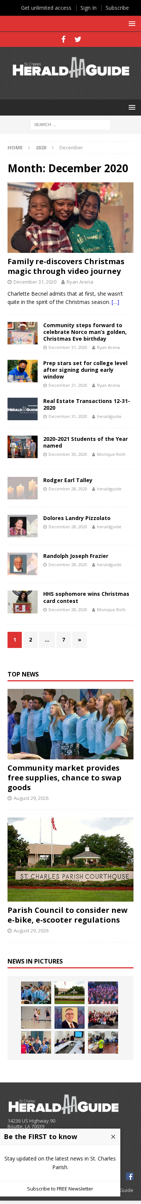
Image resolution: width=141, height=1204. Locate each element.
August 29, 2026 (31, 798)
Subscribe (117, 7)
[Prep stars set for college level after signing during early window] (23, 371)
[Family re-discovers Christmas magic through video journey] (70, 217)
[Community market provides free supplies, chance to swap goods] (70, 724)
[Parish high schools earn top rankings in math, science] (103, 1017)
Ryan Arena (80, 281)
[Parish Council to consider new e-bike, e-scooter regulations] (70, 860)
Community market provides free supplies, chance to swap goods (64, 777)
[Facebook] (63, 39)
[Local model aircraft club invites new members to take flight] (36, 1042)
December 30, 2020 (68, 454)
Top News (23, 674)
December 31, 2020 (35, 281)
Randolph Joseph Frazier (75, 555)
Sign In (88, 7)
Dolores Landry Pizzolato (77, 518)
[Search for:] (70, 124)
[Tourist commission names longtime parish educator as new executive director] (70, 1017)
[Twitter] (78, 39)
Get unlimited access (46, 7)
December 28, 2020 (68, 489)
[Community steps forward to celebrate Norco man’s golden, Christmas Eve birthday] (23, 333)
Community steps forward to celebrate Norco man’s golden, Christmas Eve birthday (85, 332)
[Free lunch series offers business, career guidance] (70, 1042)
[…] (115, 301)
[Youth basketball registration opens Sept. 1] (36, 1017)
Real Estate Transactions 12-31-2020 (86, 404)
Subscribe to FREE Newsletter (60, 1188)
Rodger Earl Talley (67, 480)
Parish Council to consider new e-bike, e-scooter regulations (67, 915)
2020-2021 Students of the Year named (85, 442)
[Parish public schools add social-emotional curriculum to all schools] (103, 993)
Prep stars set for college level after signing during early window (85, 369)
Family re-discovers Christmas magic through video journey (66, 266)
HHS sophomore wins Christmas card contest (86, 597)
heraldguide (109, 416)
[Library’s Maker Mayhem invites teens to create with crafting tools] (103, 1042)
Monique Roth (111, 454)
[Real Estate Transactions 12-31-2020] (23, 409)
